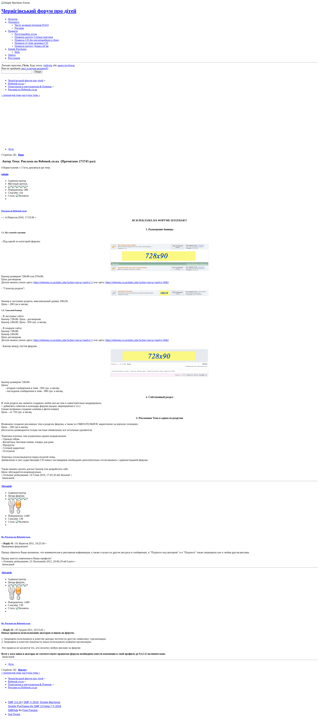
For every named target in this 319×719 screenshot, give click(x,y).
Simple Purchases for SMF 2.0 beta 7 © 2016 (34, 706)
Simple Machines (50, 702)
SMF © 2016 (31, 702)
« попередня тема (11, 95)
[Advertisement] (159, 121)
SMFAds (13, 710)
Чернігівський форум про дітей (38, 11)
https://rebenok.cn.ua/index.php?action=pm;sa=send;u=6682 (137, 282)
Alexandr (6, 486)
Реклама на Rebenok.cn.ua (14, 211)
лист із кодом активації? (34, 68)
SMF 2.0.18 (15, 702)
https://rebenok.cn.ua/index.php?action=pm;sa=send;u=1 (63, 282)
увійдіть (47, 65)
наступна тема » (31, 95)
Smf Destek (14, 714)
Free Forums (30, 710)
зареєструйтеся (65, 65)
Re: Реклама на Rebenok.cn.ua (15, 537)
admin (4, 174)
